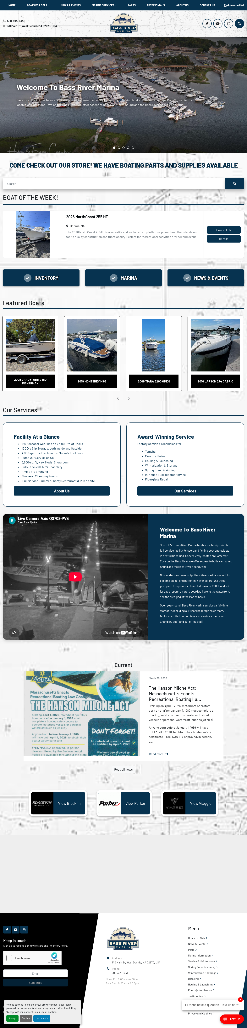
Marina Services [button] (103, 5)
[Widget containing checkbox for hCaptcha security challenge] (32, 958)
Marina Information (199, 955)
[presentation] (118, 397)
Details (223, 239)
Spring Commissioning (160, 470)
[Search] (234, 183)
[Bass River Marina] (123, 938)
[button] (38, 5)
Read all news (123, 769)
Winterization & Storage (161, 465)
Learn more (42, 1018)
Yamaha (150, 451)
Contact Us (207, 5)
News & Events (71, 5)
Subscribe (35, 982)
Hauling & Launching (159, 460)
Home (11, 5)
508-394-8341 (16, 21)
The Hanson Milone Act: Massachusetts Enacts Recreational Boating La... (175, 693)
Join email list (235, 5)
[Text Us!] (232, 1020)
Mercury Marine (155, 456)
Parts (132, 5)
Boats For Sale (37, 5)
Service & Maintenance (201, 961)
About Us (182, 5)
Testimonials (156, 5)
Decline (26, 1018)
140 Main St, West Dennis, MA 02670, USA (32, 26)
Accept (12, 1018)
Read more (156, 754)
